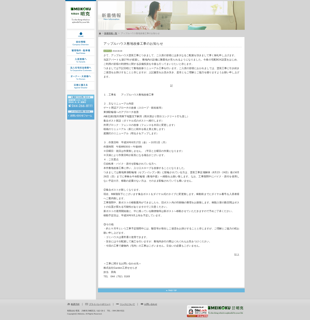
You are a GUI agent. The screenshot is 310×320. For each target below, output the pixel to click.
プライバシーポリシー (100, 304)
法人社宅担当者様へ (80, 68)
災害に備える (80, 86)
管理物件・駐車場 (80, 51)
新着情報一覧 (110, 33)
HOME (80, 34)
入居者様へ (80, 60)
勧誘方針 (75, 304)
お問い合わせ (80, 116)
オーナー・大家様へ (80, 77)
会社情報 (80, 43)
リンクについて (127, 304)
